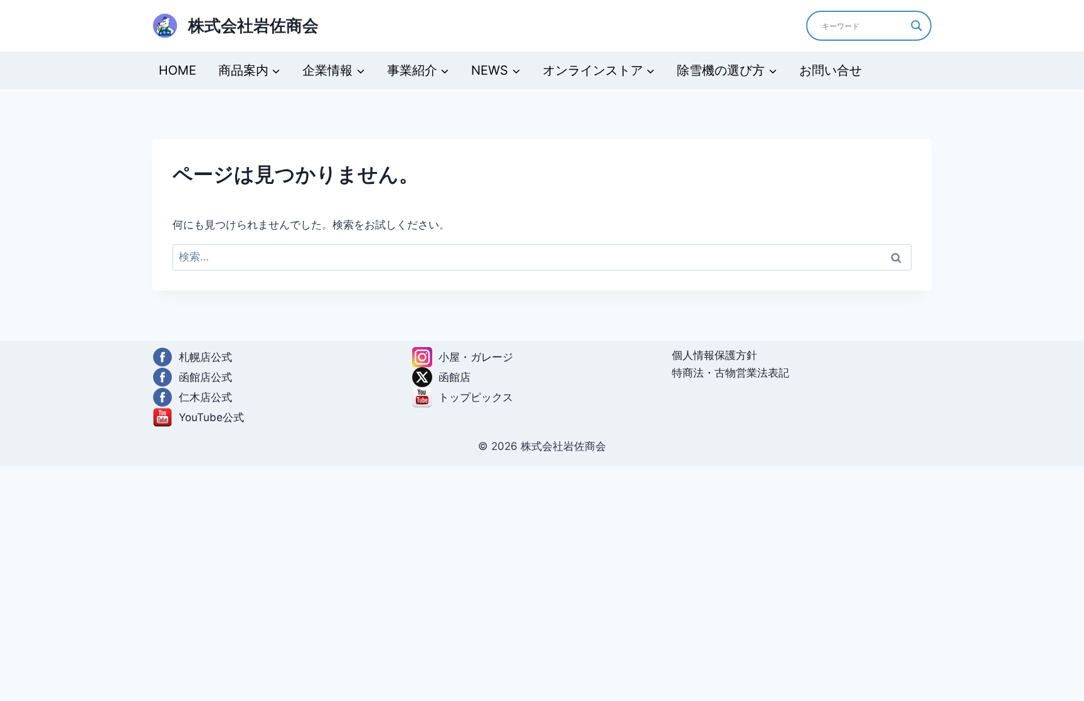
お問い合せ (830, 70)
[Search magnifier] (916, 26)
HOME (177, 70)
